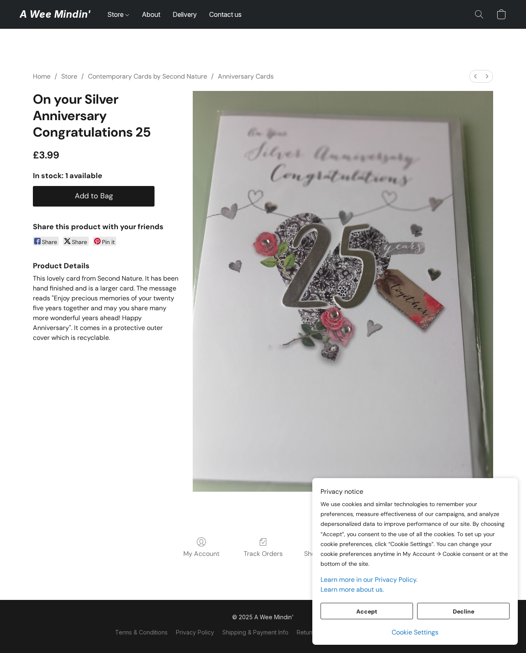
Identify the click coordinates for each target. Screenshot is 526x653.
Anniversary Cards (246, 76)
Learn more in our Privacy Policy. (369, 579)
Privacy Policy (195, 632)
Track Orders (263, 553)
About (151, 14)
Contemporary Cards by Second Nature (147, 76)
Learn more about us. (352, 589)
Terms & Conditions (141, 632)
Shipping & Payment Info (255, 632)
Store (116, 14)
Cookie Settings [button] (415, 632)
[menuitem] (475, 76)
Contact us (225, 14)
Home (42, 76)
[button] (55, 14)
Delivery (185, 14)
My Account (201, 553)
